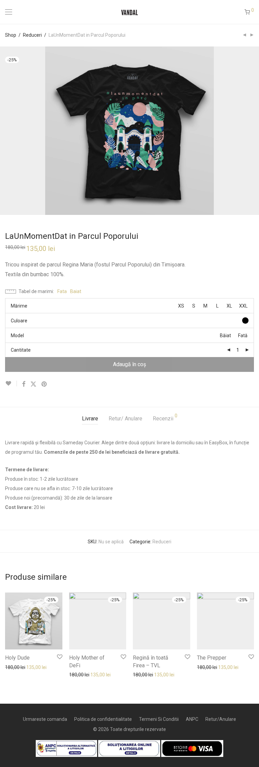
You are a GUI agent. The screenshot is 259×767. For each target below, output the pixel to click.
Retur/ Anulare (125, 418)
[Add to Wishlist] (11, 383)
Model (17, 335)
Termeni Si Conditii (159, 719)
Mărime (19, 306)
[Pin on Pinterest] (44, 384)
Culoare (19, 320)
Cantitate (21, 350)
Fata (62, 291)
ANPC (192, 719)
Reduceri (32, 35)
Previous (6, 130)
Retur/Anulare (220, 719)
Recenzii (165, 417)
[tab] (90, 418)
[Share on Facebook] (23, 384)
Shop (10, 35)
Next (252, 130)
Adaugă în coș (129, 364)
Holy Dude (17, 657)
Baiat (75, 291)
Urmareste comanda (45, 719)
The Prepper (211, 657)
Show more (14, 667)
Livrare (90, 418)
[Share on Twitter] (33, 384)
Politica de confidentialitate (103, 719)
